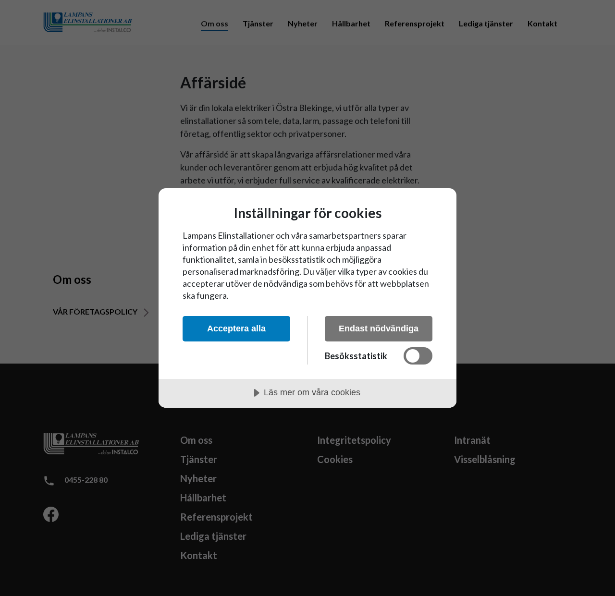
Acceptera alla (236, 328)
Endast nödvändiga (378, 328)
